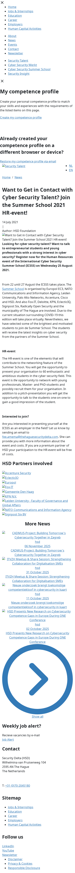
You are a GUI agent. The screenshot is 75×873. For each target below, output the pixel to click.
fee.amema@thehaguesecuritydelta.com (30, 437)
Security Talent (18, 61)
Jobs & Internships (20, 11)
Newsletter (15, 53)
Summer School (13, 289)
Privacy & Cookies (20, 864)
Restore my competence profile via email (28, 161)
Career (12, 20)
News (12, 40)
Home (12, 7)
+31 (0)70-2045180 (17, 786)
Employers (15, 24)
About (12, 36)
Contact (13, 49)
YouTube (8, 851)
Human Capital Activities (24, 29)
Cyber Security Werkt (22, 65)
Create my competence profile (21, 117)
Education (15, 16)
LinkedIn (8, 846)
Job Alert (8, 740)
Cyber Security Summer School (29, 69)
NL (71, 166)
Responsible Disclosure (24, 868)
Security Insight (18, 74)
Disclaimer (15, 859)
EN (71, 170)
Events (12, 45)
